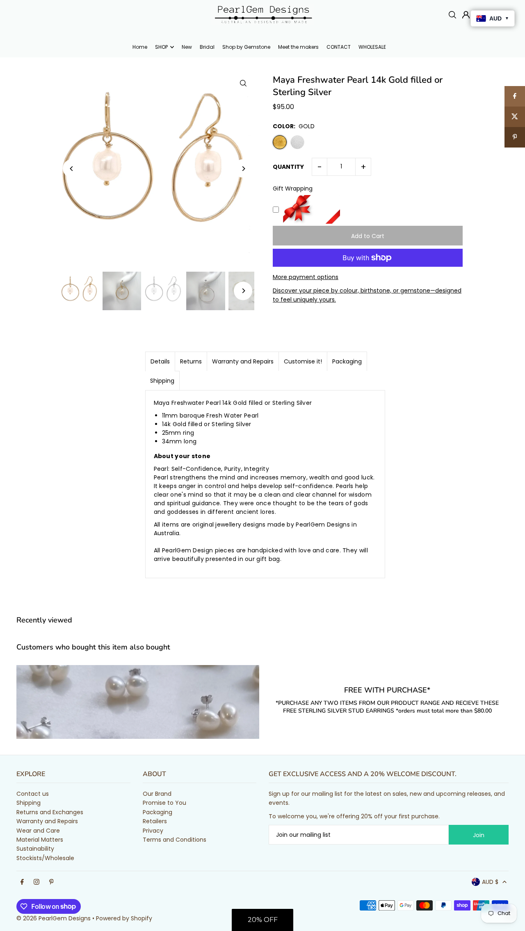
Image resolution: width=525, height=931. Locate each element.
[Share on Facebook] (514, 96)
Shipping (162, 381)
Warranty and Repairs (243, 361)
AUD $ (490, 882)
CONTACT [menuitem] (338, 46)
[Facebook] (22, 882)
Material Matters (39, 840)
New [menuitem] (187, 46)
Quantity (288, 167)
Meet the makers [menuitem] (298, 46)
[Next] (243, 168)
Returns (191, 361)
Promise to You (164, 803)
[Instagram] (36, 882)
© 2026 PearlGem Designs (53, 918)
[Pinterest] (51, 882)
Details (160, 361)
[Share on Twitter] (514, 117)
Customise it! (303, 361)
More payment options (305, 277)
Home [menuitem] (139, 46)
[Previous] (72, 168)
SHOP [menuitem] (161, 46)
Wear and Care (38, 831)
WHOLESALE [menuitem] (372, 46)
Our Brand (157, 794)
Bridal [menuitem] (207, 46)
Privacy (153, 831)
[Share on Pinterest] (514, 137)
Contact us (32, 794)
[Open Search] (452, 14)
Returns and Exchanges (49, 812)
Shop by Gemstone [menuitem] (246, 46)
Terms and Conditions (174, 840)
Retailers (155, 821)
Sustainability (35, 849)
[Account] (466, 14)
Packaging (347, 361)
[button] (262, 920)
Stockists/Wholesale (45, 858)
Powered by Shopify (124, 918)
